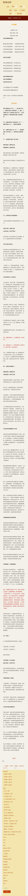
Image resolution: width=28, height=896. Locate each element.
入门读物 (22, 10)
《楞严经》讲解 (7, 810)
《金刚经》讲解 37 (7, 774)
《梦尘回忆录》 (7, 807)
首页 (8, 7)
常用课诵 (5, 861)
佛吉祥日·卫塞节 (7, 848)
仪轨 (15, 10)
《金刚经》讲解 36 (7, 776)
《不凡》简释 (6, 791)
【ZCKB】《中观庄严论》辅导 (10, 821)
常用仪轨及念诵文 (7, 859)
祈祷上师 (5, 875)
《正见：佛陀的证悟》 (8, 812)
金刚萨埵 (5, 881)
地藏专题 (5, 856)
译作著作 (19, 13)
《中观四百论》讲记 (8, 793)
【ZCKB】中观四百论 (8, 826)
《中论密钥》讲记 (7, 796)
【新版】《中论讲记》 (8, 829)
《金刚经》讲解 (7, 818)
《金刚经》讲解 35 (7, 779)
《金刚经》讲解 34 (7, 782)
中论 (4, 842)
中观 (21, 6)
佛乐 (4, 845)
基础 (13, 6)
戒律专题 (5, 864)
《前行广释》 (6, 804)
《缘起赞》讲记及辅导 (8, 815)
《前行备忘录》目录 (8, 802)
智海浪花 (5, 870)
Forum (4, 837)
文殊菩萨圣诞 (6, 867)
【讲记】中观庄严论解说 (9, 834)
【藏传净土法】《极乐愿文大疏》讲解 (12, 832)
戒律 (10, 10)
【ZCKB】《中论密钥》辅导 (10, 823)
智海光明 (7, 2)
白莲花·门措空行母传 (8, 872)
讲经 (10, 13)
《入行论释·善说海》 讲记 (9, 799)
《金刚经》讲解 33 (7, 785)
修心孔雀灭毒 (6, 851)
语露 (4, 878)
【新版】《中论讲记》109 (14, 18)
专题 (4, 840)
